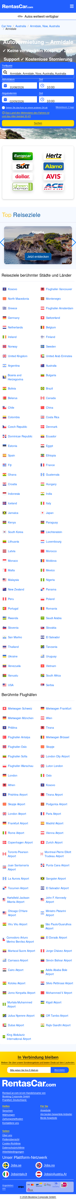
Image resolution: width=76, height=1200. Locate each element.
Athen (11, 785)
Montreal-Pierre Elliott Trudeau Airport (58, 854)
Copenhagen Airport (20, 842)
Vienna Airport (54, 833)
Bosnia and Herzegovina (15, 377)
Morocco (51, 551)
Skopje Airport (16, 804)
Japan (50, 513)
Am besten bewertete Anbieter (56, 1114)
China (49, 407)
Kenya (12, 522)
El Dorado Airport (56, 937)
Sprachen (7, 1110)
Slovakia (51, 627)
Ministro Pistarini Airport (56, 913)
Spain (11, 455)
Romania (51, 608)
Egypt (49, 446)
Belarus (12, 398)
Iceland (12, 503)
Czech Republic (17, 427)
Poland (50, 599)
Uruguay (51, 656)
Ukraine (13, 656)
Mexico (50, 570)
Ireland (12, 337)
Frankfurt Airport (18, 823)
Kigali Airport (53, 1002)
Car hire (6, 26)
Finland (50, 337)
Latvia (11, 551)
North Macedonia (18, 298)
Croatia (12, 484)
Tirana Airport (54, 794)
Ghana (12, 474)
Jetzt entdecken (38, 256)
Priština (12, 727)
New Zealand (16, 589)
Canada (51, 398)
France (50, 465)
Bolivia (12, 388)
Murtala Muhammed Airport (19, 1004)
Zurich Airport (54, 842)
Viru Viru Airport (17, 924)
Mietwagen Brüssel (57, 737)
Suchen (38, 123)
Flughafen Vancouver (59, 289)
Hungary (51, 484)
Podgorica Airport (56, 804)
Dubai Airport (16, 1025)
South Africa (53, 675)
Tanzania (51, 647)
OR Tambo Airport (57, 1015)
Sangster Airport (56, 878)
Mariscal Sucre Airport (21, 951)
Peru (11, 599)
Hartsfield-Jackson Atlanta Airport (18, 900)
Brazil (49, 388)
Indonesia (14, 494)
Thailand (13, 647)
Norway (12, 346)
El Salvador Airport (57, 888)
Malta (11, 570)
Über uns (7, 1135)
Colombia (13, 417)
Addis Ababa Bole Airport (56, 972)
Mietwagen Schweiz (20, 708)
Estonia (12, 446)
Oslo (49, 775)
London (12, 775)
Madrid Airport (54, 823)
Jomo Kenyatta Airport (21, 993)
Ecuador (51, 436)
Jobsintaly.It (19, 1174)
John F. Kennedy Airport (56, 900)
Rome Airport (16, 833)
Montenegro (53, 298)
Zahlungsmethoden (12, 1119)
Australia (20, 26)
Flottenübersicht (10, 1139)
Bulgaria (51, 375)
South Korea (15, 532)
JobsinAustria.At (55, 1174)
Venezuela (14, 666)
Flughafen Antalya (19, 737)
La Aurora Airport (18, 878)
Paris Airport (53, 814)
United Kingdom (17, 356)
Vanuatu (13, 675)
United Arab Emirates (59, 356)
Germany (13, 318)
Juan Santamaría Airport (18, 867)
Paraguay (52, 522)
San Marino (15, 637)
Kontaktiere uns (10, 1123)
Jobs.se (16, 1165)
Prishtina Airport (17, 794)
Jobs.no (49, 1165)
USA (10, 685)
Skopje (50, 747)
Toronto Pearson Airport (18, 854)
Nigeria (50, 580)
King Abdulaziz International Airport (19, 1037)
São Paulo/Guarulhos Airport (58, 926)
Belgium (51, 327)
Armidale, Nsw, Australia (45, 26)
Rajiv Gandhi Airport (58, 1025)
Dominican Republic (20, 436)
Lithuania (13, 541)
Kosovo (12, 289)
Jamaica (13, 513)
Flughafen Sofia (17, 756)
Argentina (14, 365)
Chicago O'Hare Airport (17, 913)
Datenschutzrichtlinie (13, 1147)
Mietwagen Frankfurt (58, 708)
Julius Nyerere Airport (21, 1015)
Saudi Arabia (54, 618)
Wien (49, 718)
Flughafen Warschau (20, 766)
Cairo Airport (15, 970)
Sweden (51, 346)
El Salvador (53, 637)
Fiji (9, 465)
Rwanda (13, 618)
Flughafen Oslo (17, 747)
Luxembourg (53, 541)
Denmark (51, 427)
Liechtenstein (54, 532)
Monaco (13, 561)
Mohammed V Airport (59, 993)
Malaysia (13, 580)
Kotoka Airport (16, 983)
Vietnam (51, 666)
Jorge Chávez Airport (59, 951)
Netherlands (15, 327)
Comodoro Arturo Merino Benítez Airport (20, 939)
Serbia (50, 685)
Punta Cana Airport (57, 865)
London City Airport (58, 756)
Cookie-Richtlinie (11, 1143)
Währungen (8, 1115)
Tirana (50, 727)
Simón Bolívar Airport (59, 960)
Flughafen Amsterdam (59, 308)
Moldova (51, 561)
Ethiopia (51, 455)
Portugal (13, 608)
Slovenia (13, 627)
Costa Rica (52, 417)
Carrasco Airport (18, 960)
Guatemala (52, 474)
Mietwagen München (21, 718)
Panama (51, 589)
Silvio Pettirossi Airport (59, 983)
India (49, 494)
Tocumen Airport (18, 888)
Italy (48, 503)
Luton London (54, 766)
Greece (12, 308)
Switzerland (53, 318)
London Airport (17, 814)
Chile (11, 407)
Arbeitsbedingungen (13, 1151)
